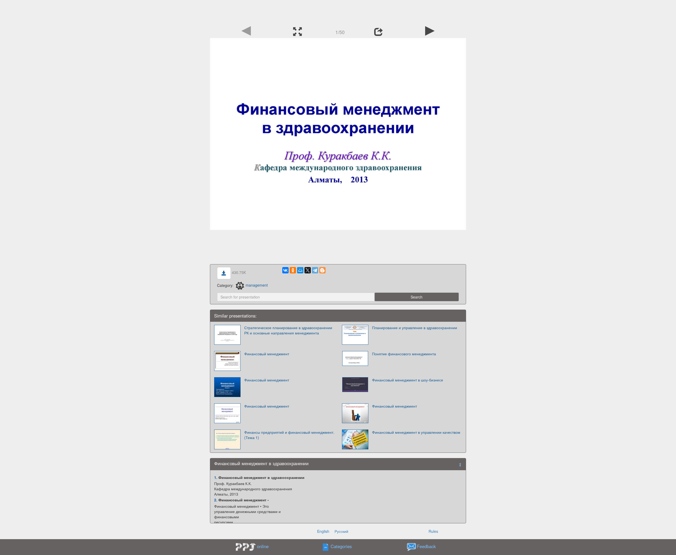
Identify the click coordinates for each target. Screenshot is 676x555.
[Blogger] (322, 270)
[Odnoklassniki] (293, 270)
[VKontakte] (285, 270)
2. (215, 499)
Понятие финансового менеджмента (404, 353)
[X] (307, 270)
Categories (341, 546)
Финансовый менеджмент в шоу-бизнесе (407, 380)
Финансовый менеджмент (266, 353)
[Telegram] (315, 270)
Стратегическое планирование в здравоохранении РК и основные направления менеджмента (288, 330)
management (257, 285)
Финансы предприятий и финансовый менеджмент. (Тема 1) (289, 435)
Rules (433, 531)
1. (215, 477)
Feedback (426, 546)
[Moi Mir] (300, 270)
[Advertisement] (338, 12)
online (263, 546)
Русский (341, 531)
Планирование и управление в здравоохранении (414, 327)
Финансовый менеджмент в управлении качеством (416, 432)
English (323, 531)
